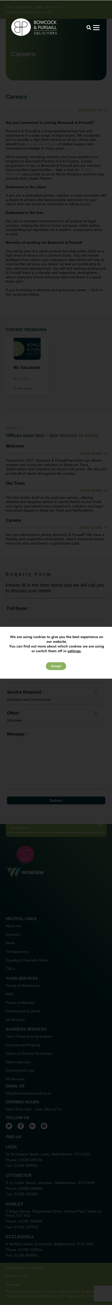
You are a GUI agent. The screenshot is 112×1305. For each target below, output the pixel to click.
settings (74, 651)
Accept (56, 666)
